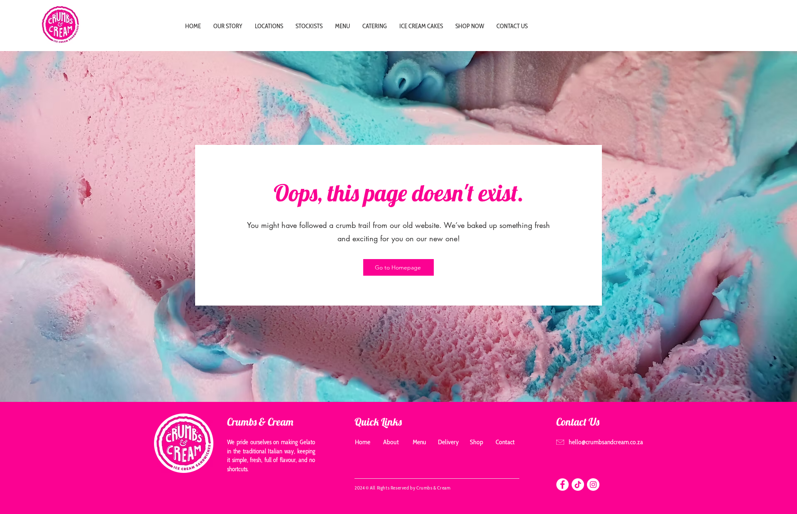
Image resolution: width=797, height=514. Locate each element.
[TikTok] (578, 484)
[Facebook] (562, 484)
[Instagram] (593, 484)
